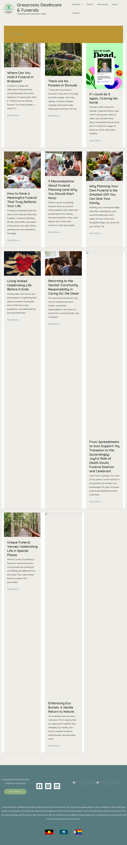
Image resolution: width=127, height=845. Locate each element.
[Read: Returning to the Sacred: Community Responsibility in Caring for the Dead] (63, 263)
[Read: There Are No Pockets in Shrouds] (63, 59)
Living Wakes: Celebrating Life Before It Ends (19, 285)
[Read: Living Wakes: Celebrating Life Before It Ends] (22, 263)
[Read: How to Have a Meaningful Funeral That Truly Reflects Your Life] (22, 169)
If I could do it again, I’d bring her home (103, 98)
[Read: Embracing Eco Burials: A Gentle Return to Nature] (63, 605)
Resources (102, 4)
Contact (75, 13)
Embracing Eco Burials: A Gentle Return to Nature (61, 707)
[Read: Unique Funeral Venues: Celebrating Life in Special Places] (22, 524)
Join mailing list (15, 791)
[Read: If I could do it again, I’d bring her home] (104, 66)
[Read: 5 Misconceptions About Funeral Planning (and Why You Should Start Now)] (63, 163)
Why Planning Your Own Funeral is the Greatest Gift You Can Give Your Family (103, 194)
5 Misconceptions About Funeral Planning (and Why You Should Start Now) (62, 189)
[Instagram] (48, 786)
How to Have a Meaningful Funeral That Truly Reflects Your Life (22, 199)
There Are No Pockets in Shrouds (62, 83)
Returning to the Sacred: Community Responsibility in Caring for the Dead (63, 287)
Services (76, 4)
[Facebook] (39, 786)
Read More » (13, 115)
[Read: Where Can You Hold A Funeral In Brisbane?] (22, 55)
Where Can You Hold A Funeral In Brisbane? (20, 77)
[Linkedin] (57, 786)
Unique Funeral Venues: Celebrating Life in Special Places (22, 548)
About (115, 4)
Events (90, 4)
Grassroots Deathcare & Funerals (39, 7)
